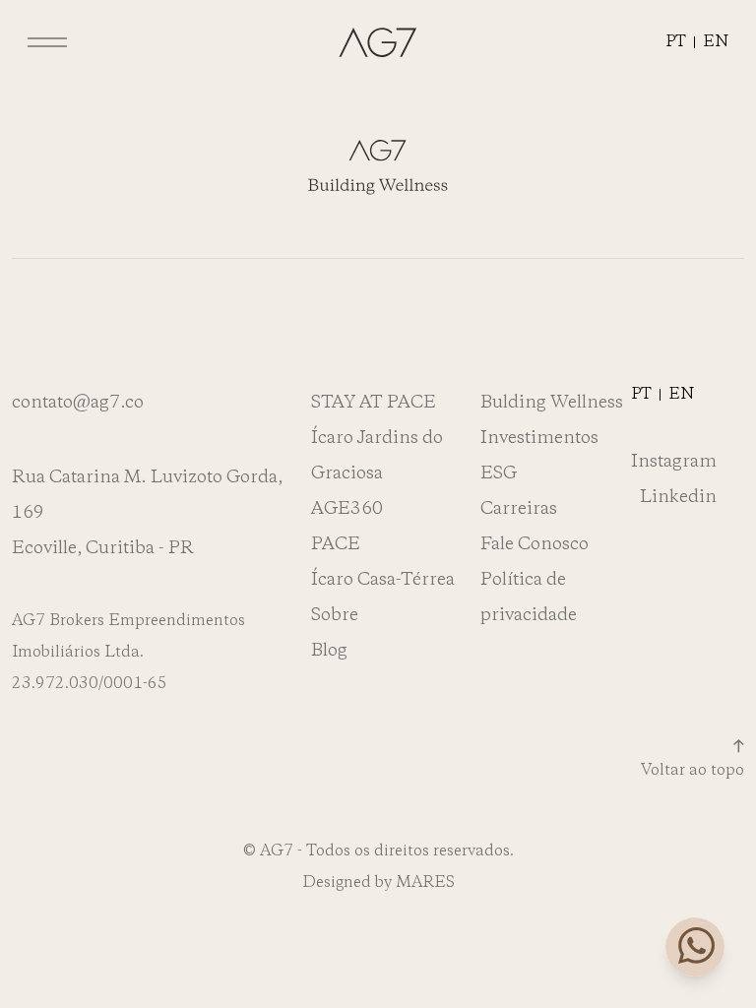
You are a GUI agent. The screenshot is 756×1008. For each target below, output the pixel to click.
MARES (425, 882)
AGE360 (347, 509)
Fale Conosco (534, 544)
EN (715, 42)
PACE (335, 544)
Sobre (334, 615)
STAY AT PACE (373, 402)
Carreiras (518, 509)
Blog (329, 650)
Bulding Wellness (551, 402)
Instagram (674, 461)
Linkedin (678, 497)
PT (675, 42)
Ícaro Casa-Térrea (383, 580)
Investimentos (539, 438)
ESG (498, 473)
